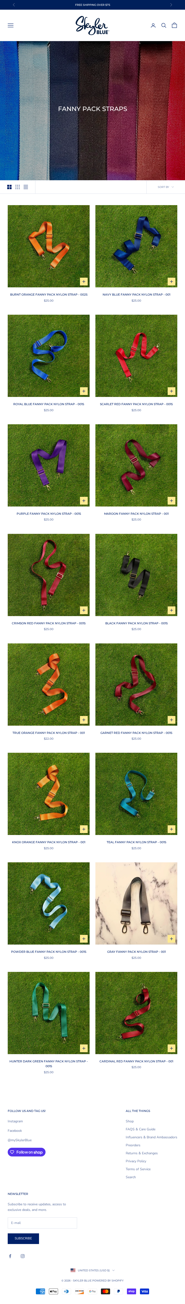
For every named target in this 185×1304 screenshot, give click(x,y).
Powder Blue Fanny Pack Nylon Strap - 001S (48, 952)
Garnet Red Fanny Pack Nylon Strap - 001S (136, 733)
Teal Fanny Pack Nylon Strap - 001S (136, 842)
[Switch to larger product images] (9, 187)
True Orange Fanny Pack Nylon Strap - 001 (49, 733)
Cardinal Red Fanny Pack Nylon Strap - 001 (136, 1061)
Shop (130, 1121)
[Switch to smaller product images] (17, 187)
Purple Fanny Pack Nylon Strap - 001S (49, 513)
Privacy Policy (136, 1161)
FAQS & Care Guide (140, 1129)
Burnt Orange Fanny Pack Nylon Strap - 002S (48, 294)
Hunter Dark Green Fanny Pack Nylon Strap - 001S (48, 1063)
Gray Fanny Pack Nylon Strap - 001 (136, 952)
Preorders (133, 1145)
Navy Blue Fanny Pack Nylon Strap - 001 (136, 294)
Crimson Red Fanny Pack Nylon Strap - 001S (49, 623)
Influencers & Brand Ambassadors (151, 1137)
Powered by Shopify (108, 1280)
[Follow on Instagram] (22, 1256)
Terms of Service (138, 1169)
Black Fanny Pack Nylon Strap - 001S (136, 623)
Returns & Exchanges (142, 1153)
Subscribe (23, 1238)
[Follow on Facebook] (10, 1256)
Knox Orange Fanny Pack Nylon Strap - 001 (48, 842)
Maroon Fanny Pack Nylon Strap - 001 (136, 513)
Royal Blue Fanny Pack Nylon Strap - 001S (48, 404)
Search (131, 1177)
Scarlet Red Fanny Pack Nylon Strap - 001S (136, 404)
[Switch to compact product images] (26, 187)
